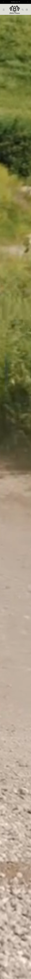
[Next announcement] (28, 2)
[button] (4, 10)
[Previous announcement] (3, 2)
